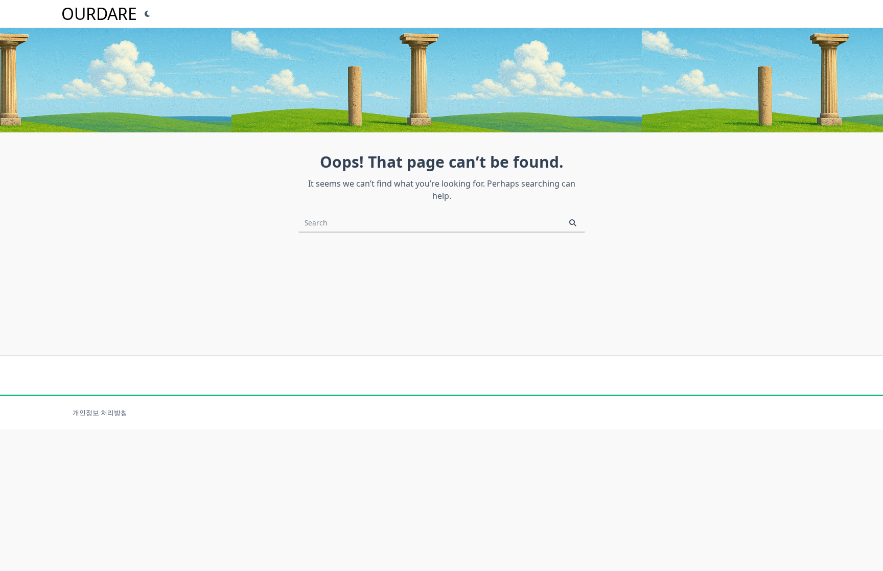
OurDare (99, 14)
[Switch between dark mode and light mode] (147, 13)
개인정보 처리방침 (100, 412)
